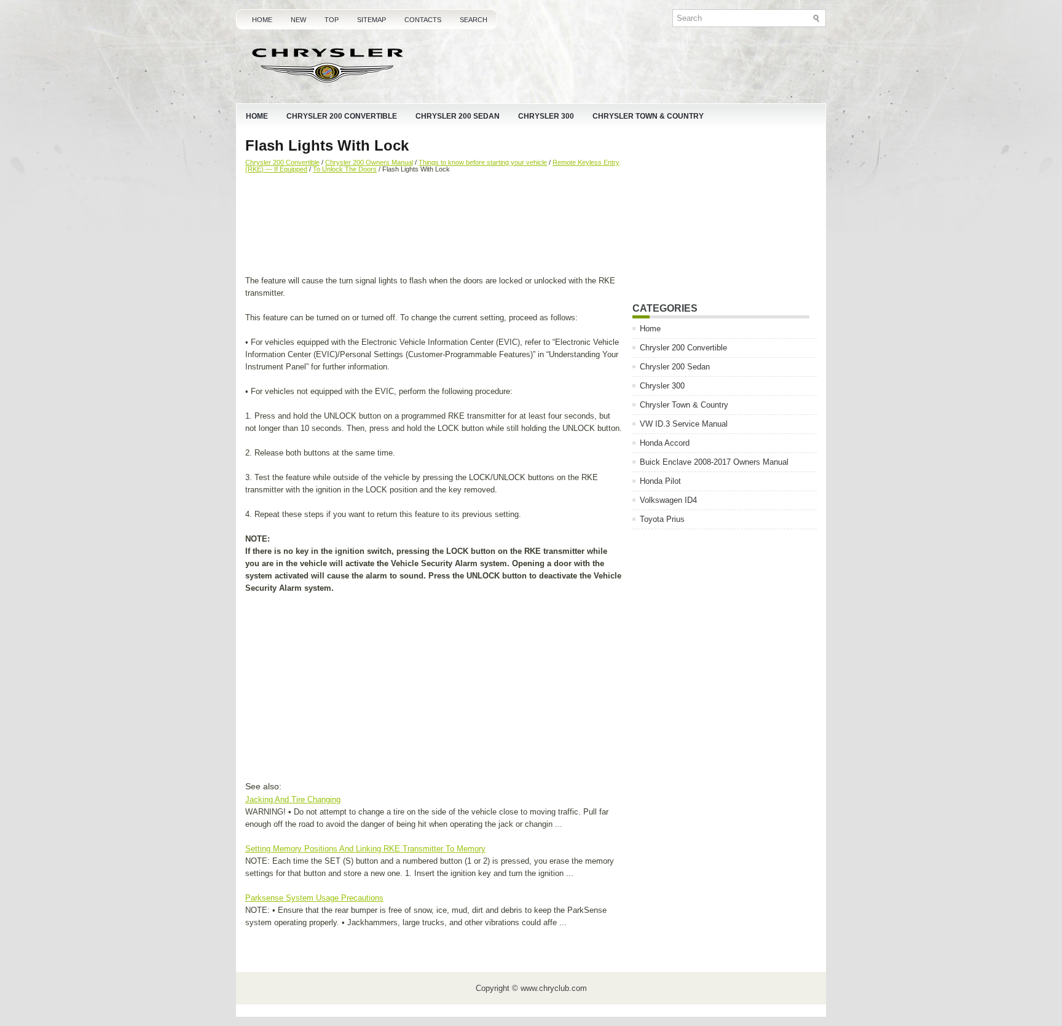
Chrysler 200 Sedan (457, 116)
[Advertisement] (434, 225)
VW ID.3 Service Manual (684, 423)
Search (473, 19)
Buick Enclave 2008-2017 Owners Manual (714, 462)
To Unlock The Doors (345, 169)
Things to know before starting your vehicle (483, 162)
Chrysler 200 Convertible (341, 116)
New (298, 19)
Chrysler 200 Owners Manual (369, 162)
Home (262, 19)
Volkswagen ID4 (668, 500)
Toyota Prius (662, 519)
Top (331, 19)
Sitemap (371, 19)
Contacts (422, 19)
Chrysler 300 (546, 116)
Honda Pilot (660, 481)
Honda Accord (665, 443)
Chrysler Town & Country (648, 116)
